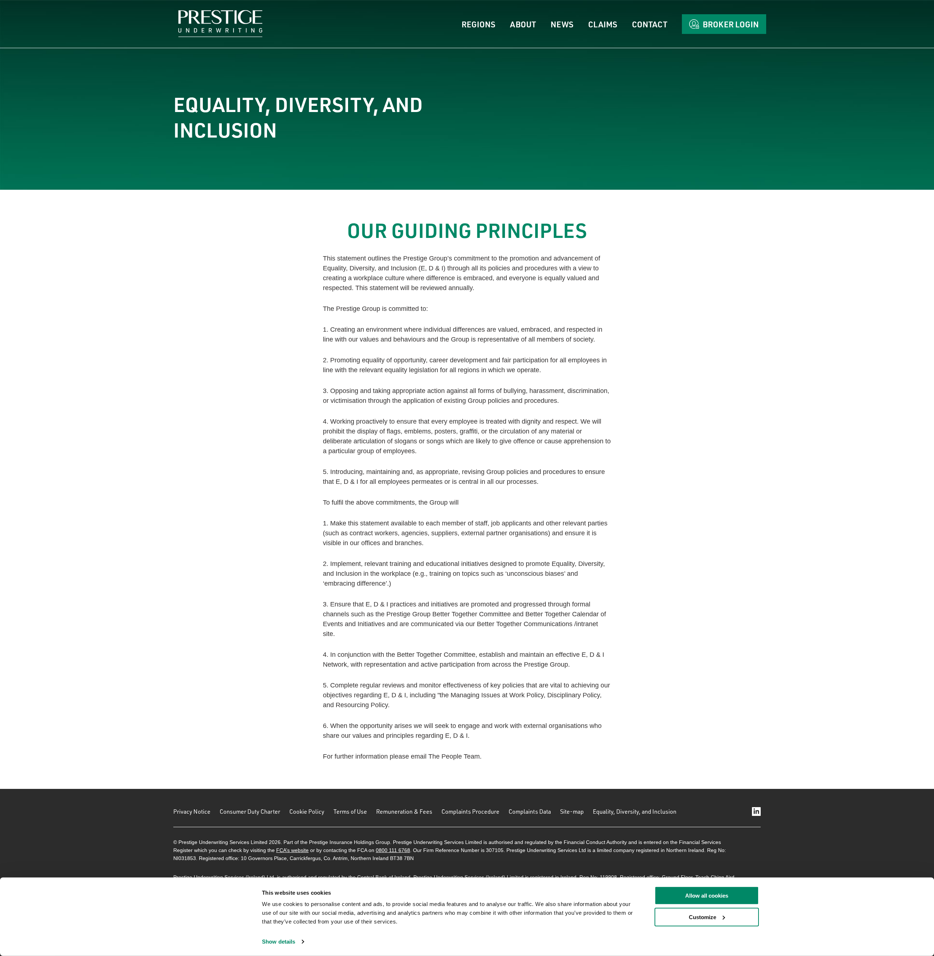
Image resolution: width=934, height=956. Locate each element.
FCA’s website (292, 850)
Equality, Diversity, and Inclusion (634, 811)
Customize (702, 917)
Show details (278, 941)
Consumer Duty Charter (250, 811)
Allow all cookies (706, 896)
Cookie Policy (306, 811)
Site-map (572, 811)
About (523, 24)
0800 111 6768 (393, 850)
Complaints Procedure (470, 811)
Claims (602, 24)
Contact (649, 24)
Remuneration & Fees (404, 811)
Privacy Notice (192, 811)
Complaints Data (530, 811)
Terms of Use (350, 811)
